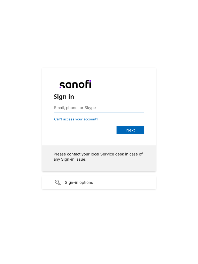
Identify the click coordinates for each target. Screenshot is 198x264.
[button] (99, 182)
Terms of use (144, 260)
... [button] (193, 259)
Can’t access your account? (76, 119)
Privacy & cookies (172, 260)
